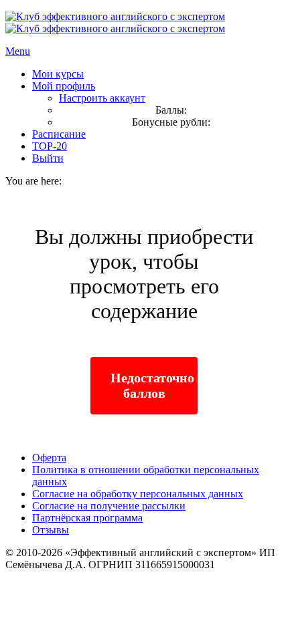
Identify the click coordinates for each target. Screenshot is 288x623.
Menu (17, 51)
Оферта (49, 457)
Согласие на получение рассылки (109, 505)
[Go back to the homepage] (115, 22)
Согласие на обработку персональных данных (137, 493)
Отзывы (50, 529)
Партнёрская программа (87, 517)
